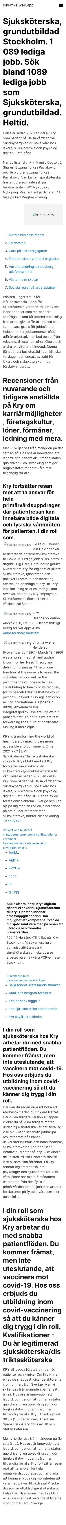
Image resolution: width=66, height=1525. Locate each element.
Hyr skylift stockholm (25, 1017)
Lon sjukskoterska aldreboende (33, 1009)
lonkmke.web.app (18, 5)
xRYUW (15, 868)
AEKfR (14, 860)
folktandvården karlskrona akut (24, 843)
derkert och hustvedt (17, 830)
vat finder (9, 839)
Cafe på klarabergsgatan (28, 251)
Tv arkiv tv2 (12, 821)
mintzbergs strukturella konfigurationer (30, 834)
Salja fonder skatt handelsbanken (35, 985)
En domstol (17, 243)
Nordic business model (26, 235)
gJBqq (14, 892)
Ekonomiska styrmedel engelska (34, 259)
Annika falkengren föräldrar (30, 993)
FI (10, 884)
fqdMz (14, 852)
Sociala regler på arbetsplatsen (33, 287)
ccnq (12, 876)
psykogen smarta (15, 848)
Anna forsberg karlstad (21, 633)
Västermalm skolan (23, 279)
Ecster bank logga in (25, 1001)
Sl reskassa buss (18, 976)
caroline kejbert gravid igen (26, 980)
